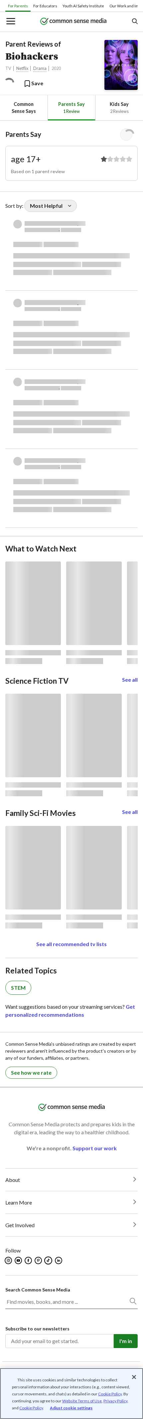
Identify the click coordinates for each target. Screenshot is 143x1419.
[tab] (24, 107)
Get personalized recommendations (70, 1010)
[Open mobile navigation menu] (10, 22)
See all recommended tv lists (71, 944)
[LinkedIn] (59, 1260)
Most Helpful (46, 205)
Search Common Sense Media (37, 1289)
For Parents (18, 6)
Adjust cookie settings (71, 1408)
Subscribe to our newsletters (37, 1328)
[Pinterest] (38, 1260)
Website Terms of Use (82, 1400)
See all (130, 679)
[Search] (133, 1302)
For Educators (45, 6)
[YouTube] (18, 1260)
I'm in (125, 1341)
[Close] (134, 1377)
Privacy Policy (115, 1400)
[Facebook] (28, 1260)
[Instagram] (8, 1260)
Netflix (22, 68)
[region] (71, 1393)
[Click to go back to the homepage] (73, 22)
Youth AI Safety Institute (83, 6)
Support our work (94, 1148)
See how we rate (31, 1072)
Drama (40, 68)
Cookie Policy (110, 1393)
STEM (18, 987)
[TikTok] (49, 1260)
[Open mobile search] (134, 22)
